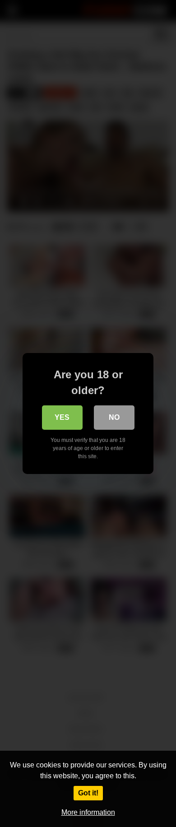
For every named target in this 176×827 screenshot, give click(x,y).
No (114, 417)
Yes (62, 417)
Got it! (88, 793)
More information (88, 812)
